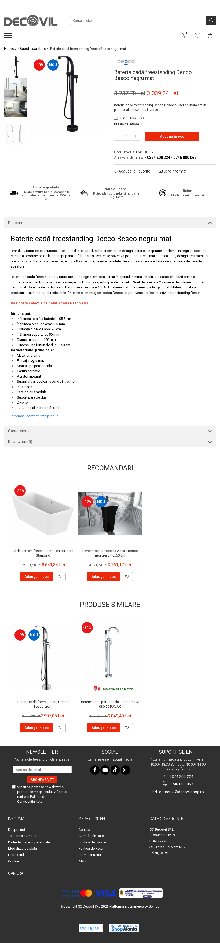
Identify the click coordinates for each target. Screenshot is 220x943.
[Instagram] (125, 770)
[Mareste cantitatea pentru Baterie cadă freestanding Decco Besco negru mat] (136, 136)
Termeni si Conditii (22, 836)
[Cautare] (211, 20)
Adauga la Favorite (134, 171)
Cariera (15, 873)
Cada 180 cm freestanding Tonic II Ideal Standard (43, 553)
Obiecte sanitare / (33, 48)
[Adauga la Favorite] (60, 576)
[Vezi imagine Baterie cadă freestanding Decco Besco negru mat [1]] (15, 89)
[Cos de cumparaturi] (210, 35)
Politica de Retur (91, 848)
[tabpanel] (68, 94)
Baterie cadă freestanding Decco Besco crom (42, 704)
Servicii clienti (93, 818)
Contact (85, 830)
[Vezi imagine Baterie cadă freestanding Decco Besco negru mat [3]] (15, 135)
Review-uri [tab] (20, 441)
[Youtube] (105, 770)
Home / (10, 48)
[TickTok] (115, 770)
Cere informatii (175, 171)
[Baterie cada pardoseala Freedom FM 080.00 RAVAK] (110, 657)
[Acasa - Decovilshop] (31, 20)
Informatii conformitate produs (34, 416)
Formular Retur (90, 855)
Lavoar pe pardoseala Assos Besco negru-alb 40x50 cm (110, 553)
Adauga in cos (172, 136)
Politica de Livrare (92, 842)
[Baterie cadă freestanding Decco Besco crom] (42, 657)
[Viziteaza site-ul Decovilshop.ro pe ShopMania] (124, 928)
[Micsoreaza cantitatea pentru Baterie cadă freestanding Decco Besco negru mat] (118, 136)
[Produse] (8, 37)
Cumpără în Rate (91, 836)
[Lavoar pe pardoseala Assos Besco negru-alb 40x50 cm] (110, 513)
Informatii (18, 818)
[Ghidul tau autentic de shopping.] (91, 928)
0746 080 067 (180, 784)
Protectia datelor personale (29, 842)
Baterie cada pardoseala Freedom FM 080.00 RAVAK (110, 704)
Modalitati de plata (22, 848)
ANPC (83, 861)
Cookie (13, 861)
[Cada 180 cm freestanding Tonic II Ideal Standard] (42, 513)
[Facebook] (95, 770)
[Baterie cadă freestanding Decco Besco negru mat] (68, 94)
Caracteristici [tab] (19, 431)
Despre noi (16, 830)
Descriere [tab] (16, 222)
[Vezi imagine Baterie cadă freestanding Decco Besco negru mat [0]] (15, 67)
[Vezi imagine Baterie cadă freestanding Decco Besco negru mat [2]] (15, 109)
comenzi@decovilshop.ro (181, 792)
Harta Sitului (17, 855)
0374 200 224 (180, 776)
